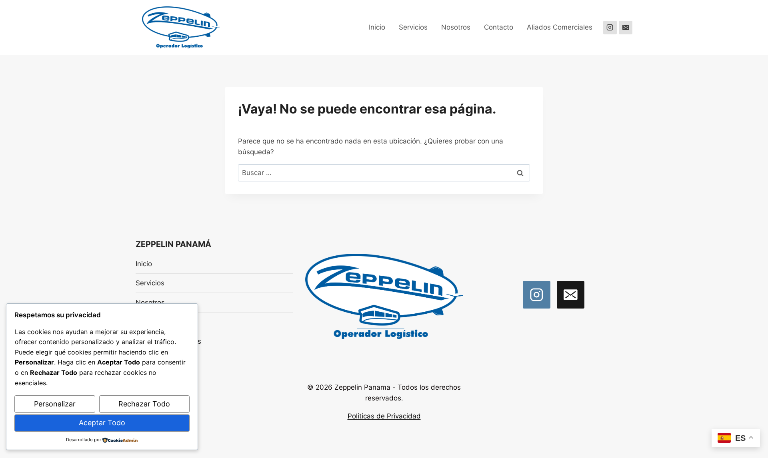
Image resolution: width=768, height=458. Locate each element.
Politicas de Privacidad (384, 416)
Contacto (498, 27)
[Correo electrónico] (625, 27)
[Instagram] (610, 27)
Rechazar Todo (144, 404)
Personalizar (55, 404)
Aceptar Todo (102, 422)
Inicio (377, 27)
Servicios (413, 27)
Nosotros (455, 27)
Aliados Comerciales (559, 27)
